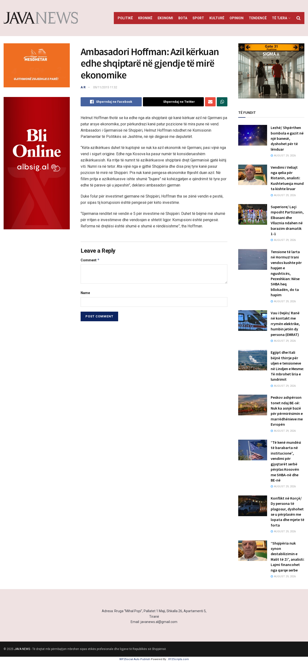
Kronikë (145, 18)
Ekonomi (165, 18)
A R (83, 87)
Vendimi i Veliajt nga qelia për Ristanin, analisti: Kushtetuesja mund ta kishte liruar (287, 178)
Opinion (237, 18)
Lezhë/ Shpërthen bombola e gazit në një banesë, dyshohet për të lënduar (287, 138)
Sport (198, 18)
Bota (182, 18)
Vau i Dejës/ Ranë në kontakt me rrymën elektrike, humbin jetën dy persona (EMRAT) (285, 323)
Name (85, 293)
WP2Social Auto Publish (134, 659)
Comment (90, 260)
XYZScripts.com (178, 659)
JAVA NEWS (22, 649)
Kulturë (216, 18)
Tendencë (258, 18)
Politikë (125, 18)
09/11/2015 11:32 (105, 87)
